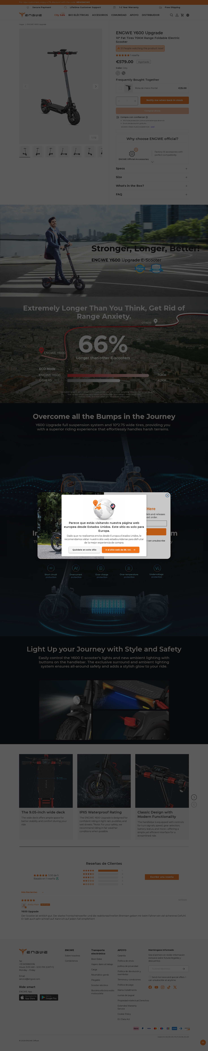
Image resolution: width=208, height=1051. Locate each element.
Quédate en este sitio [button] (84, 550)
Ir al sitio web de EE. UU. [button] (118, 550)
